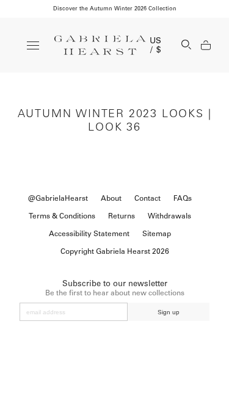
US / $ (156, 45)
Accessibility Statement (89, 233)
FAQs (182, 198)
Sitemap (156, 233)
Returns (121, 216)
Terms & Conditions (62, 216)
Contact (147, 198)
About (111, 198)
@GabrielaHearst (58, 198)
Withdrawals (169, 216)
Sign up (169, 312)
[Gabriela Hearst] (100, 45)
